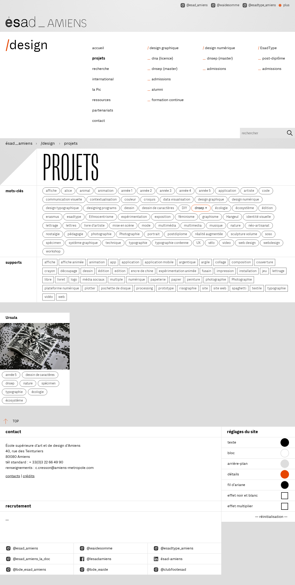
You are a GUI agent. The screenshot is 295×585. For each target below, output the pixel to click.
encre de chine (142, 271)
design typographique (62, 208)
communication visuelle (64, 199)
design (27, 45)
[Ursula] (35, 346)
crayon (49, 271)
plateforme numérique (61, 288)
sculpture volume (244, 234)
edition (120, 271)
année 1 (126, 191)
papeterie (158, 279)
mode (146, 225)
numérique (136, 279)
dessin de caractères (158, 208)
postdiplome (177, 234)
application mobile (159, 262)
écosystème (245, 208)
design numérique (220, 48)
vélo (211, 243)
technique (113, 243)
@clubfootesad (173, 569)
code (266, 191)
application (227, 191)
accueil (98, 48)
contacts (13, 476)
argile (205, 262)
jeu (264, 271)
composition (241, 262)
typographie (138, 243)
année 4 (185, 191)
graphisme (210, 217)
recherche (100, 68)
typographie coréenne (172, 243)
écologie (221, 208)
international (103, 79)
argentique (187, 262)
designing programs (101, 208)
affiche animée (72, 262)
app (113, 262)
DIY (184, 208)
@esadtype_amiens (262, 5)
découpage (68, 271)
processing (144, 288)
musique (216, 225)
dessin (129, 208)
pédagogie (75, 234)
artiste (249, 191)
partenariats (102, 110)
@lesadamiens (99, 559)
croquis (149, 199)
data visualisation (176, 199)
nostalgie (53, 234)
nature (235, 225)
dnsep (200, 208)
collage (220, 262)
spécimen (53, 243)
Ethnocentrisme (101, 217)
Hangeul (232, 217)
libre (48, 279)
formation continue (168, 100)
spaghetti (239, 288)
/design (48, 143)
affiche (51, 191)
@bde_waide (97, 569)
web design (247, 243)
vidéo (48, 297)
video (226, 243)
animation (105, 191)
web (61, 297)
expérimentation (134, 217)
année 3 (165, 191)
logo (74, 279)
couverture (264, 262)
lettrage (52, 225)
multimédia (167, 225)
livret (61, 279)
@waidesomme (228, 5)
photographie (101, 234)
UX (198, 243)
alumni (157, 89)
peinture (193, 279)
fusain (206, 271)
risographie (188, 288)
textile (257, 288)
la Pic (96, 89)
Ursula (11, 317)
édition (267, 208)
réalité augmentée (209, 234)
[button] (284, 442)
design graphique (164, 48)
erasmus (52, 217)
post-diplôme (273, 58)
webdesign (271, 243)
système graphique (83, 243)
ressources (101, 100)
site (205, 288)
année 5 (205, 191)
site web (219, 288)
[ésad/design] (46, 21)
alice (68, 191)
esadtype (74, 217)
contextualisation (103, 199)
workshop (53, 251)
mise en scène (123, 225)
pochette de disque (116, 288)
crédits (29, 476)
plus (284, 5)
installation (248, 271)
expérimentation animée (177, 271)
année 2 (146, 191)
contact (98, 120)
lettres (71, 225)
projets (98, 58)
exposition (163, 217)
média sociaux (93, 279)
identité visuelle (258, 217)
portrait (154, 234)
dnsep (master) (164, 68)
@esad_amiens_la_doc (31, 559)
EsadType (268, 48)
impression (225, 271)
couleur (130, 199)
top (16, 421)
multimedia (193, 225)
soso (268, 234)
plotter (90, 288)
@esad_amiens (197, 5)
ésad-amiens (172, 559)
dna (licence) (162, 58)
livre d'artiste (94, 225)
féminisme (186, 217)
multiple (116, 279)
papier (176, 279)
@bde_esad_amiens (29, 569)
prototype (166, 288)
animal (85, 191)
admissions (161, 79)
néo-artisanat (258, 225)
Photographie (129, 234)
